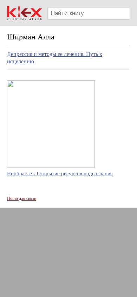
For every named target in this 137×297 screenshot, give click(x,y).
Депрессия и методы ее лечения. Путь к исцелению (54, 57)
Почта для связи (21, 198)
